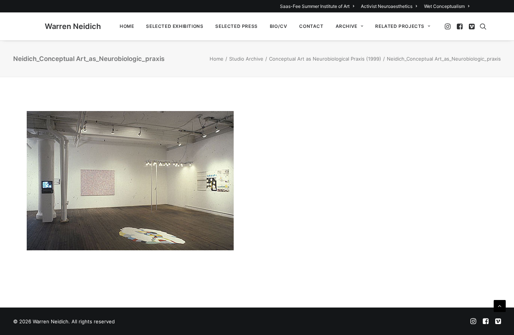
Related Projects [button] (399, 26)
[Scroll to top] (500, 305)
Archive (346, 26)
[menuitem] (318, 6)
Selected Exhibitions (174, 26)
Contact (311, 26)
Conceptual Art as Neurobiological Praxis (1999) (325, 59)
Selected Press (236, 26)
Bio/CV (278, 26)
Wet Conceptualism (444, 6)
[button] (448, 26)
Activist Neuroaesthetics (386, 6)
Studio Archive (246, 59)
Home (127, 26)
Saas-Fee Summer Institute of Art (315, 6)
